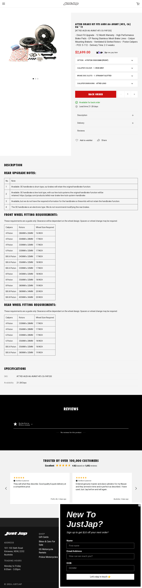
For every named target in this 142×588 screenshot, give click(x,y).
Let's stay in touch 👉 (100, 577)
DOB (69, 563)
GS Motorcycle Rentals (46, 551)
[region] (71, 488)
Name (70, 540)
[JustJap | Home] (71, 4)
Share (104, 140)
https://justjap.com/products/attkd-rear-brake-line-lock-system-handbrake (52, 195)
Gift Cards (44, 537)
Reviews (81, 131)
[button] (6, 488)
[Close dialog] (139, 505)
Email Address (74, 551)
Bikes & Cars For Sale (47, 543)
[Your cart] (138, 4)
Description (82, 115)
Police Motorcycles (48, 557)
